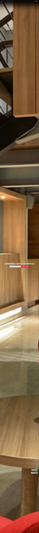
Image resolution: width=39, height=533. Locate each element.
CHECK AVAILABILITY (25, 266)
